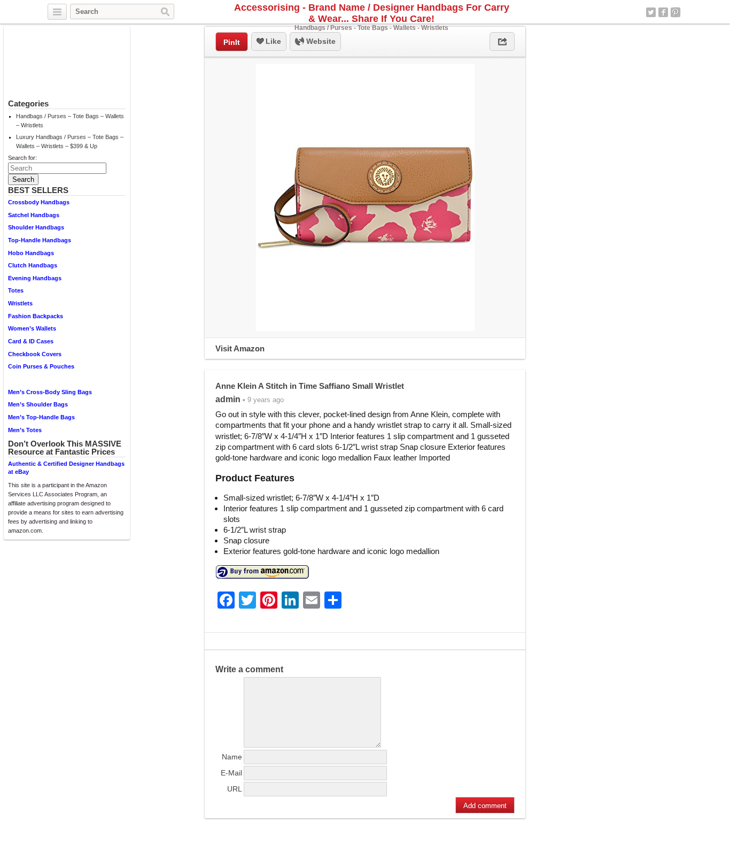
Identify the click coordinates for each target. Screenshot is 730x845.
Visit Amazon (240, 348)
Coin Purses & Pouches (41, 366)
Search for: (22, 158)
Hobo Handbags (31, 253)
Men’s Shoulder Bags (38, 404)
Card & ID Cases (30, 341)
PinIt (231, 42)
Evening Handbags (34, 278)
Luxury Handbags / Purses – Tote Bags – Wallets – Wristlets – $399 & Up (69, 141)
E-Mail (231, 773)
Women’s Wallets (32, 328)
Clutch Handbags (32, 265)
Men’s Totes (25, 430)
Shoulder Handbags (36, 227)
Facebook (663, 12)
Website (320, 41)
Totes (16, 290)
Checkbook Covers (34, 354)
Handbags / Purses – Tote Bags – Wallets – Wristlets (70, 120)
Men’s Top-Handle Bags (41, 417)
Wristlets (20, 303)
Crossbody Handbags (38, 202)
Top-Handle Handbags (39, 240)
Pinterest (675, 12)
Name (232, 756)
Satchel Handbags (33, 215)
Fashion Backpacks (35, 316)
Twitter (651, 12)
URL (234, 789)
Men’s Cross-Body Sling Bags (50, 392)
